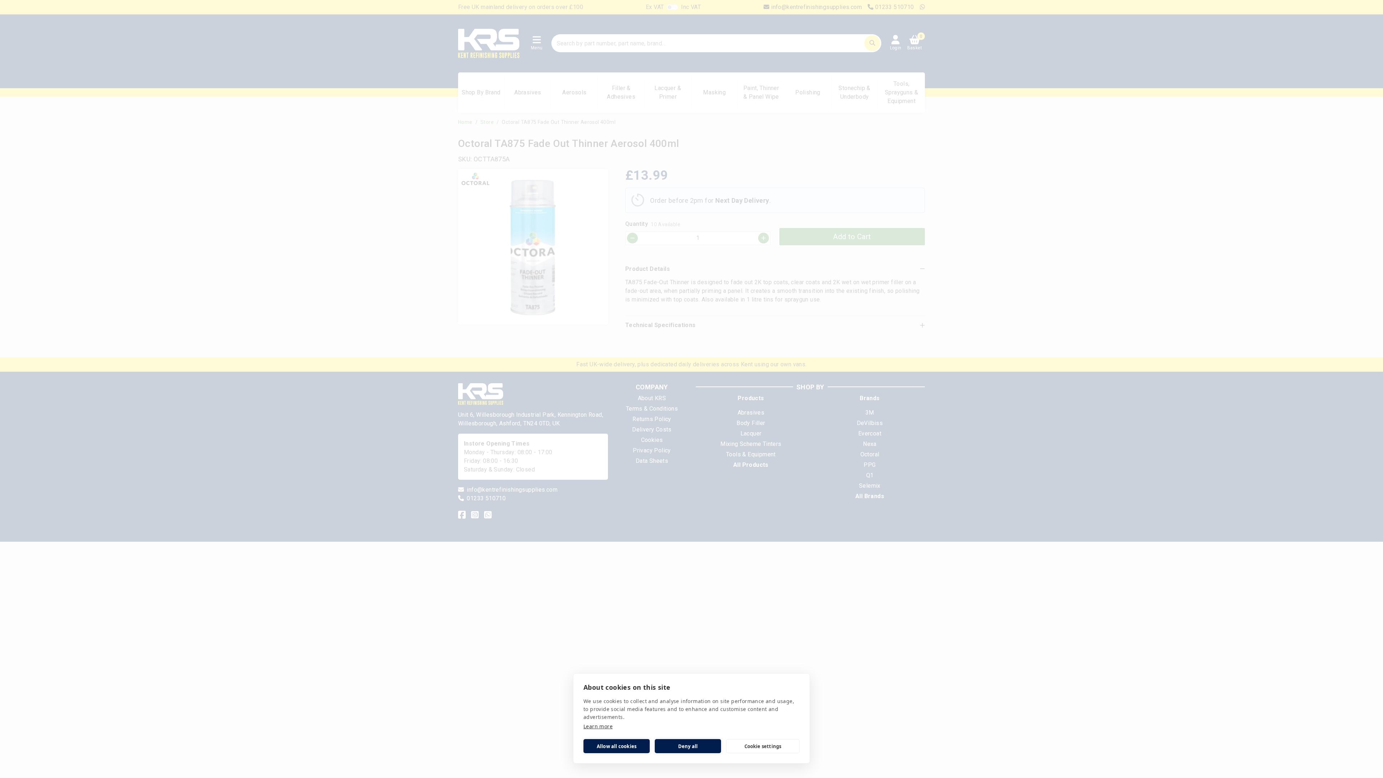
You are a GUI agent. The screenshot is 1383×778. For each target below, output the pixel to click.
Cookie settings (763, 746)
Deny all (688, 746)
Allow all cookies (616, 746)
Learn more (598, 726)
